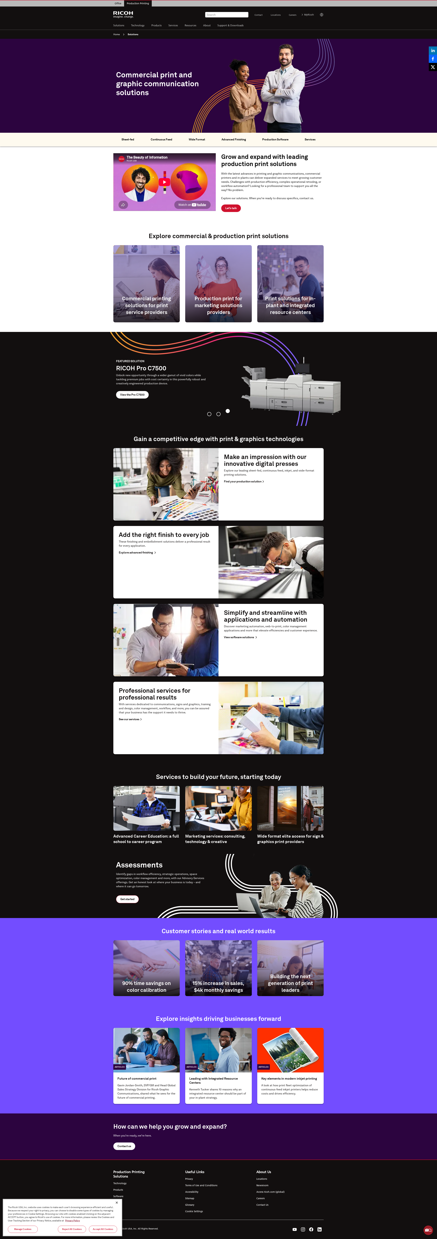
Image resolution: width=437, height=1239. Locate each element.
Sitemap (189, 1198)
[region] (62, 1217)
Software (118, 1196)
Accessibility (191, 1191)
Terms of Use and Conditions (201, 1185)
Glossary (189, 1204)
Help (428, 1230)
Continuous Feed (161, 139)
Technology (138, 25)
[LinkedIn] (320, 1229)
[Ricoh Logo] (123, 14)
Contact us (124, 1146)
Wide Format (197, 139)
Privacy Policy (72, 1220)
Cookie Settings (194, 1211)
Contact (259, 14)
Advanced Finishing (234, 139)
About (207, 25)
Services (173, 25)
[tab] (209, 414)
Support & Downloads (230, 25)
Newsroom (262, 1185)
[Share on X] (433, 67)
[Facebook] (311, 1229)
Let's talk (231, 208)
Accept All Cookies (103, 1229)
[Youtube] (295, 1229)
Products (156, 25)
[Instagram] (303, 1229)
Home (116, 34)
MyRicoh (309, 14)
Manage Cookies (23, 1229)
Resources (190, 25)
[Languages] (320, 15)
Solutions (118, 25)
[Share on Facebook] (433, 59)
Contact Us (262, 1204)
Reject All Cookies (72, 1229)
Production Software (275, 139)
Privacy (189, 1178)
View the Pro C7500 (132, 394)
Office (118, 3)
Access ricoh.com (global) (270, 1191)
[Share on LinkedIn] (433, 50)
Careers (292, 14)
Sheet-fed (128, 139)
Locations (276, 14)
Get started (127, 899)
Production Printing (138, 3)
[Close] (117, 1202)
